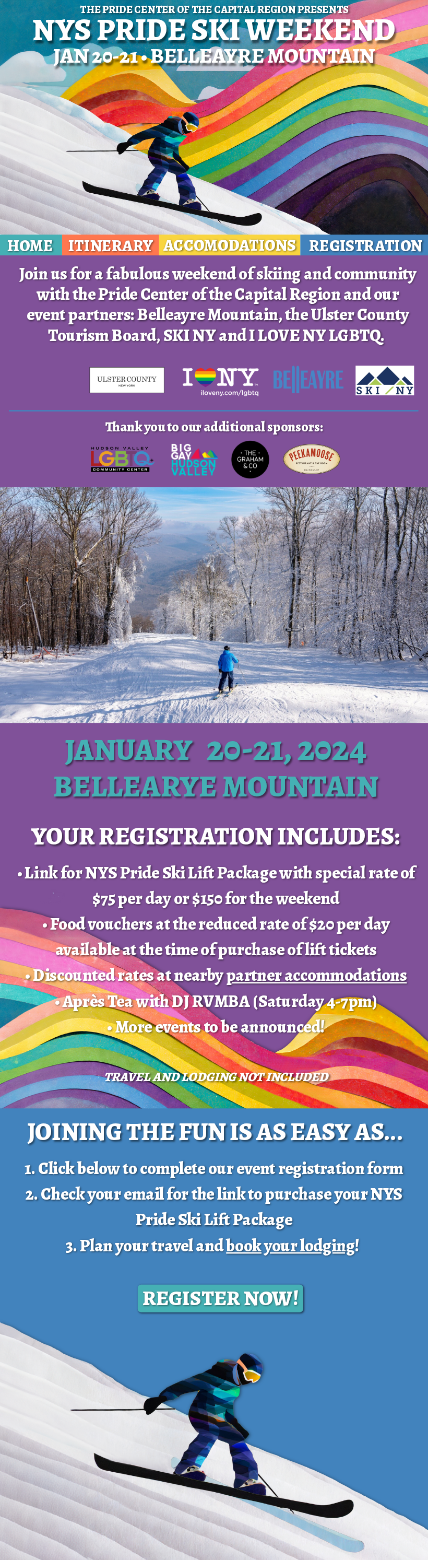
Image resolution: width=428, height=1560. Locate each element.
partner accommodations (317, 975)
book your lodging (290, 1245)
